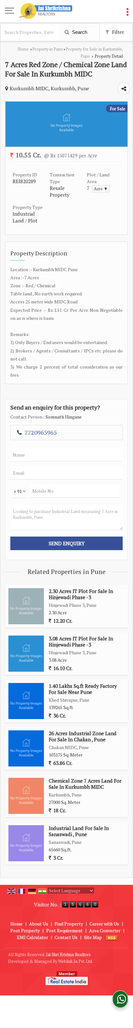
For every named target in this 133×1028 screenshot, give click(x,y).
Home (23, 49)
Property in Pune (47, 49)
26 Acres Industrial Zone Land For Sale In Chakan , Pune (83, 736)
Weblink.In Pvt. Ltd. (75, 961)
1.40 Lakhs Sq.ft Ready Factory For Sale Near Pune (83, 689)
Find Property (69, 924)
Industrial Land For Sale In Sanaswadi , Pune (79, 831)
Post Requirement (64, 930)
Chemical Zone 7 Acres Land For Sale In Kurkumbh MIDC (85, 783)
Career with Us (104, 924)
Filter (117, 32)
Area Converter (104, 930)
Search (79, 32)
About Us (38, 924)
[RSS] (112, 937)
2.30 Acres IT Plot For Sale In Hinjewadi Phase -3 (81, 594)
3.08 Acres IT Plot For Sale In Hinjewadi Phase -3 (81, 641)
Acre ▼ (101, 189)
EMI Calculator (32, 937)
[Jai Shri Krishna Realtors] (45, 11)
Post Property (25, 930)
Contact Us (66, 937)
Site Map (93, 937)
